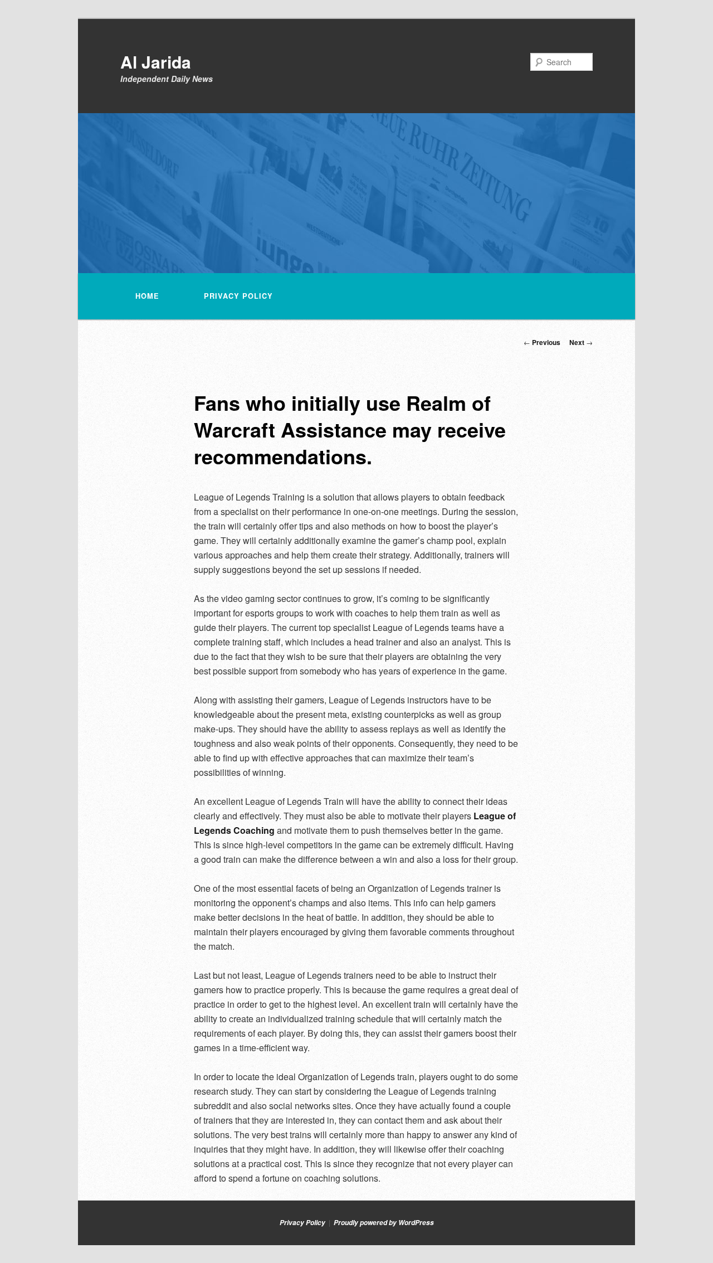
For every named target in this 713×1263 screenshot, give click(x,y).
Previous (542, 342)
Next (581, 342)
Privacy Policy (238, 296)
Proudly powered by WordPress (384, 1222)
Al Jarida (155, 62)
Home (147, 296)
